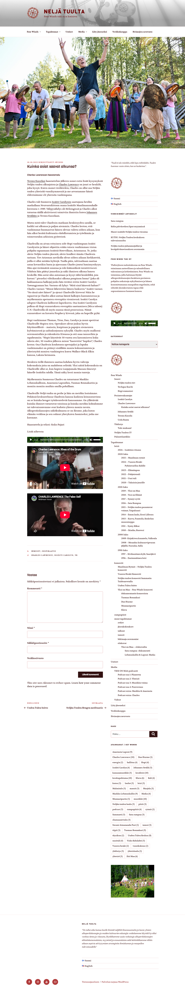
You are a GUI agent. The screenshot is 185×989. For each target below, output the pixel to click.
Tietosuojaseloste (90, 982)
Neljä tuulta (64, 11)
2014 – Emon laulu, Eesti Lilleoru (137, 514)
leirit (116, 446)
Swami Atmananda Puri (125, 825)
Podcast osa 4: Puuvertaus (130, 687)
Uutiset (69, 32)
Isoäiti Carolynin (61, 202)
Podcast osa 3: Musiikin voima (133, 682)
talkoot (121, 631)
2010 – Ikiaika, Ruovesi (132, 530)
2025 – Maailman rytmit (133, 457)
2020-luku (123, 454)
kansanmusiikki (122, 773)
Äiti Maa (132, 856)
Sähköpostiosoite (38, 643)
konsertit (118, 563)
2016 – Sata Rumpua (131, 503)
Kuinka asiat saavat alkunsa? (135, 407)
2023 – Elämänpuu (130, 470)
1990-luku (123, 550)
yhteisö (117, 856)
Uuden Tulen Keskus (139, 835)
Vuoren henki (120, 846)
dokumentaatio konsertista (134, 593)
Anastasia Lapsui (122, 752)
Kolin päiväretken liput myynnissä (128, 226)
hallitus (132, 762)
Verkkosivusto (35, 658)
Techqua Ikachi (125, 387)
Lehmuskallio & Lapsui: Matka (140, 654)
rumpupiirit (120, 614)
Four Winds (32, 32)
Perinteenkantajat (123, 395)
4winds (59, 162)
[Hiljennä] (91, 439)
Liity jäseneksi (99, 32)
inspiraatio (49, 551)
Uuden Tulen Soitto (127, 585)
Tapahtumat (52, 32)
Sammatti (118, 814)
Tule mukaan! (125, 428)
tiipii (116, 830)
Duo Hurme (127, 601)
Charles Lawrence (69, 184)
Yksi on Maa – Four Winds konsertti (135, 589)
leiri (141, 783)
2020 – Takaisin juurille (133, 482)
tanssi (147, 825)
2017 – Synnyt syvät (130, 499)
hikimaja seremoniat (128, 639)
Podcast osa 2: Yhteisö (128, 678)
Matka (146, 793)
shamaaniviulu (121, 819)
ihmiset (36, 551)
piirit (142, 804)
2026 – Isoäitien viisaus (129, 450)
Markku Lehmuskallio (125, 793)
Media (81, 32)
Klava (124, 610)
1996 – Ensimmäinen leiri (133, 558)
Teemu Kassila (125, 415)
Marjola (148, 788)
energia (117, 762)
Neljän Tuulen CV (123, 432)
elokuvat (122, 643)
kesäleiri (142, 773)
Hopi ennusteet (125, 391)
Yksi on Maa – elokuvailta (134, 647)
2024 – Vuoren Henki (131, 462)
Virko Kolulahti (136, 840)
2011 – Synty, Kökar (130, 526)
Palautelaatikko (122, 436)
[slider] (97, 439)
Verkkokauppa (119, 32)
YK (76, 555)
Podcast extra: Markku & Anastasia (135, 691)
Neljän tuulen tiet (126, 382)
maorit (134, 788)
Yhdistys (118, 424)
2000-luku (123, 534)
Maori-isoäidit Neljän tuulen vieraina (129, 232)
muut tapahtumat (123, 619)
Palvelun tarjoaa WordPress (115, 982)
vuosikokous (140, 846)
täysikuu (118, 835)
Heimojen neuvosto (142, 32)
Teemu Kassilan (36, 181)
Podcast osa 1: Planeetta (129, 674)
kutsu (116, 783)
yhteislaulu (135, 851)
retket (121, 622)
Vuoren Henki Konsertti (129, 574)
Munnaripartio (128, 605)
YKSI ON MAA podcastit (126, 671)
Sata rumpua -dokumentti (137, 650)
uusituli (117, 840)
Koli (151, 778)
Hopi (145, 762)
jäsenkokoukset (125, 626)
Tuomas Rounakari (130, 597)
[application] (65, 440)
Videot (117, 699)
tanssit (121, 635)
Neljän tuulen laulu (123, 804)
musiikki (140, 799)
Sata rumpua (117, 221)
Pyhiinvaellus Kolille (135, 465)
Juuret (117, 379)
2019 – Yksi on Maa (130, 490)
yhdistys (118, 851)
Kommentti (34, 588)
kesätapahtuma (122, 778)
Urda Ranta (123, 419)
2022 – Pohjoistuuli (130, 474)
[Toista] (30, 439)
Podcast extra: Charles (129, 695)
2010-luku (123, 487)
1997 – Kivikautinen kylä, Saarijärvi (138, 554)
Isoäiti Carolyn (64, 555)
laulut (129, 783)
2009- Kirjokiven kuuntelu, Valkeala (139, 538)
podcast (117, 809)
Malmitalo (119, 788)
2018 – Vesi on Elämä (131, 495)
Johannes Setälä (125, 411)
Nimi (31, 628)
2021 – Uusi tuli (128, 478)
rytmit (150, 809)
